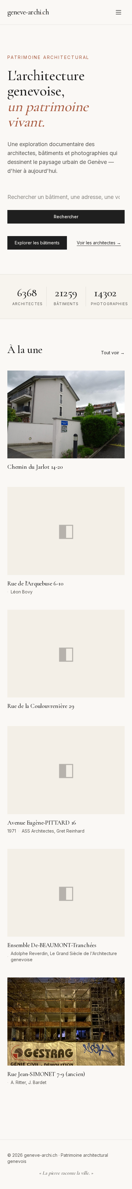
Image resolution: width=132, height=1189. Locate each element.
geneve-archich (28, 12)
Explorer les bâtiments (37, 242)
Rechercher (66, 216)
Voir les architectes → (99, 242)
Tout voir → (113, 352)
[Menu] (118, 12)
